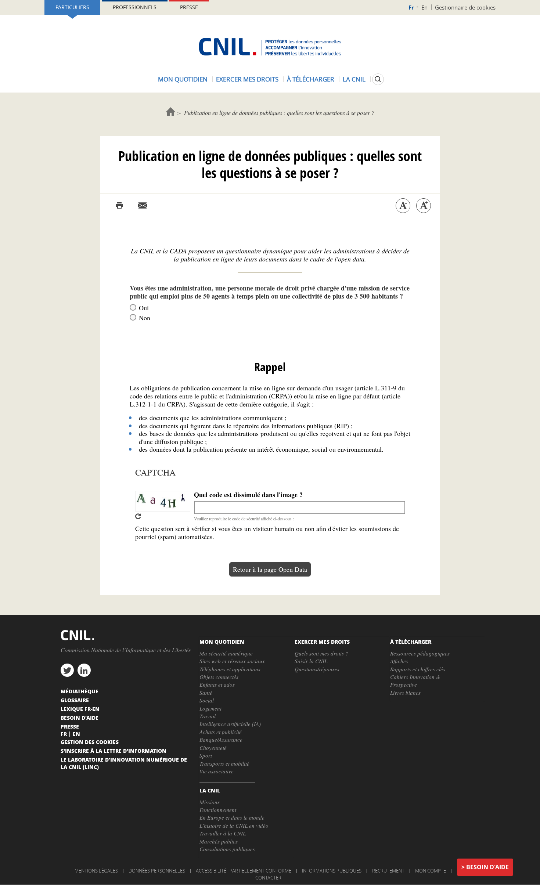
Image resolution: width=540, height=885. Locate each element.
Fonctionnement (217, 809)
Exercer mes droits (247, 79)
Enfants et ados (217, 684)
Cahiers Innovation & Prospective (415, 680)
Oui (144, 307)
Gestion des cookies (90, 741)
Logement (210, 708)
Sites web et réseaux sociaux (232, 661)
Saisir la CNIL (311, 661)
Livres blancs (405, 692)
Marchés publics (218, 841)
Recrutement (388, 870)
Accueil (171, 111)
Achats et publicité (220, 732)
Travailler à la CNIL (222, 833)
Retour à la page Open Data (270, 569)
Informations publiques (331, 870)
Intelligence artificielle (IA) (230, 723)
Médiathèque (79, 691)
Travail (207, 716)
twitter (67, 670)
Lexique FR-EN (80, 708)
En (424, 7)
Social (206, 700)
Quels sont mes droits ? (321, 653)
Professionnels (134, 7)
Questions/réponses (317, 669)
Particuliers (72, 7)
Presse (189, 7)
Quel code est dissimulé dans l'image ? (248, 495)
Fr (411, 7)
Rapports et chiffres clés (417, 669)
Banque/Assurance (220, 739)
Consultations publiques (227, 849)
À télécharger (310, 79)
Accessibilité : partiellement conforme (243, 870)
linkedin (84, 670)
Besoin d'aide (487, 867)
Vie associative (216, 771)
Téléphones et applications (229, 669)
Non (144, 317)
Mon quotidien (183, 79)
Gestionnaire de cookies (465, 7)
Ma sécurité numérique (226, 653)
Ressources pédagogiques (420, 653)
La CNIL (354, 79)
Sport (205, 755)
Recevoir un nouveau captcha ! (138, 516)
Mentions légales (96, 870)
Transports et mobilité (224, 763)
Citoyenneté (213, 747)
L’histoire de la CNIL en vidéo (234, 825)
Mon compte (430, 870)
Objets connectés (218, 676)
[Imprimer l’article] (119, 205)
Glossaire (75, 700)
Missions (209, 802)
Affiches (399, 661)
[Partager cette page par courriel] (142, 205)
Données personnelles (157, 870)
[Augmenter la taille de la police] (423, 205)
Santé (205, 692)
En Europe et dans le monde (231, 817)
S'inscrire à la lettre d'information (113, 750)
